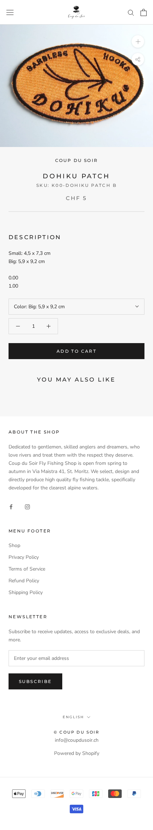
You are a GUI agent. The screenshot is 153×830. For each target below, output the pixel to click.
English (73, 717)
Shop (14, 545)
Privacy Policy (24, 557)
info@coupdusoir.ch (77, 740)
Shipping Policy (26, 592)
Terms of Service (27, 569)
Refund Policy (24, 580)
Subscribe (35, 681)
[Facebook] (11, 506)
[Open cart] (144, 12)
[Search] (131, 12)
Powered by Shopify (76, 753)
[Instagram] (27, 506)
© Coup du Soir (76, 732)
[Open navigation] (10, 12)
